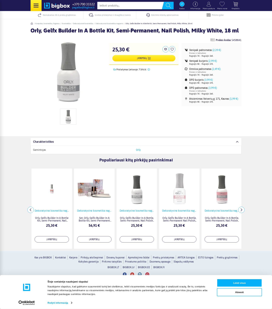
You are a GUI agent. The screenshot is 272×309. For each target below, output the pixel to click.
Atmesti (239, 292)
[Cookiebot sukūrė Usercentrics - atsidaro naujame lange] (26, 302)
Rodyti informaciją (58, 302)
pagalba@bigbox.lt (83, 7)
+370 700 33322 (83, 4)
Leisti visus (239, 283)
